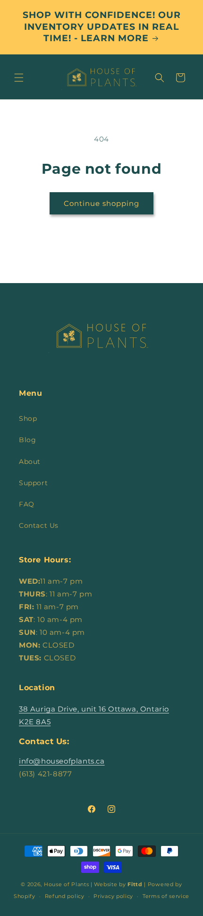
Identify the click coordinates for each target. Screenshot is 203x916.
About (30, 461)
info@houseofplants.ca (62, 760)
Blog (27, 440)
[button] (18, 77)
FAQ (26, 504)
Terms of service (166, 896)
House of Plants (66, 884)
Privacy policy (113, 896)
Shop (28, 418)
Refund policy (65, 896)
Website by (118, 884)
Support (33, 483)
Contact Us (39, 525)
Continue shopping (101, 203)
